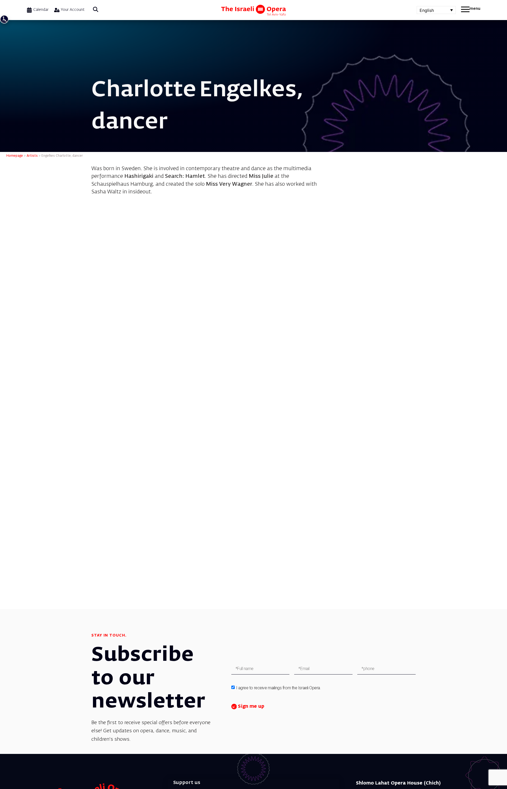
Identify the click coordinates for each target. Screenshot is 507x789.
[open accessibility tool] (4, 19)
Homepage (14, 155)
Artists (32, 155)
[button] (95, 10)
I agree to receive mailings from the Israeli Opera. (278, 687)
